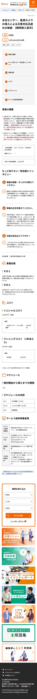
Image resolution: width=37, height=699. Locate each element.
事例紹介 (13, 10)
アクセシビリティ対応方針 (12, 672)
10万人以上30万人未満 (16, 40)
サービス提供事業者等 (15, 100)
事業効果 (11, 72)
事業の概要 (12, 54)
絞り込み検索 (18, 515)
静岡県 (11, 35)
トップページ (5, 10)
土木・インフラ (16, 45)
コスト (10, 81)
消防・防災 (6, 45)
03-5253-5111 (9, 686)
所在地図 (25, 686)
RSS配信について (10, 675)
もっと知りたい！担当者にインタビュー (19, 63)
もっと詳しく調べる (17, 521)
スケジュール (12, 90)
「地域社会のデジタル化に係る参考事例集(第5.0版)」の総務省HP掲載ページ (18, 472)
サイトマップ (8, 670)
